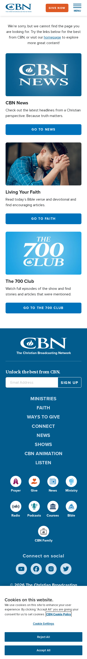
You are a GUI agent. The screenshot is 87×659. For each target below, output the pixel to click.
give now (57, 8)
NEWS (43, 435)
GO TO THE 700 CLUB (43, 307)
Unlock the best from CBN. (33, 372)
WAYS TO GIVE (43, 416)
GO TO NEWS (43, 129)
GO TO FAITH (43, 218)
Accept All (43, 650)
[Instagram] (51, 568)
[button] (74, 8)
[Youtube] (21, 568)
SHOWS (43, 444)
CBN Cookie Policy (58, 614)
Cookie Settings (43, 623)
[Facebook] (36, 568)
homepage (52, 37)
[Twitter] (65, 568)
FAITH (43, 407)
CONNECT (43, 426)
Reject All (43, 637)
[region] (43, 622)
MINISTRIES (43, 398)
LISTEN (43, 462)
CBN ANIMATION (44, 453)
